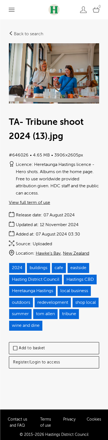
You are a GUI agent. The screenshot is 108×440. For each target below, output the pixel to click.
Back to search (28, 33)
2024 (17, 267)
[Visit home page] (54, 9)
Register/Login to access (36, 362)
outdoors (21, 302)
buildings (38, 267)
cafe (59, 267)
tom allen (45, 313)
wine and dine (26, 325)
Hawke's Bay (48, 253)
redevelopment (52, 302)
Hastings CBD (80, 279)
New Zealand (76, 253)
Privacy (69, 419)
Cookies (94, 419)
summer (20, 313)
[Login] (83, 9)
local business (74, 290)
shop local (85, 302)
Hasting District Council (35, 279)
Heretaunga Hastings (32, 290)
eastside (78, 267)
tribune (69, 313)
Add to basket (32, 348)
